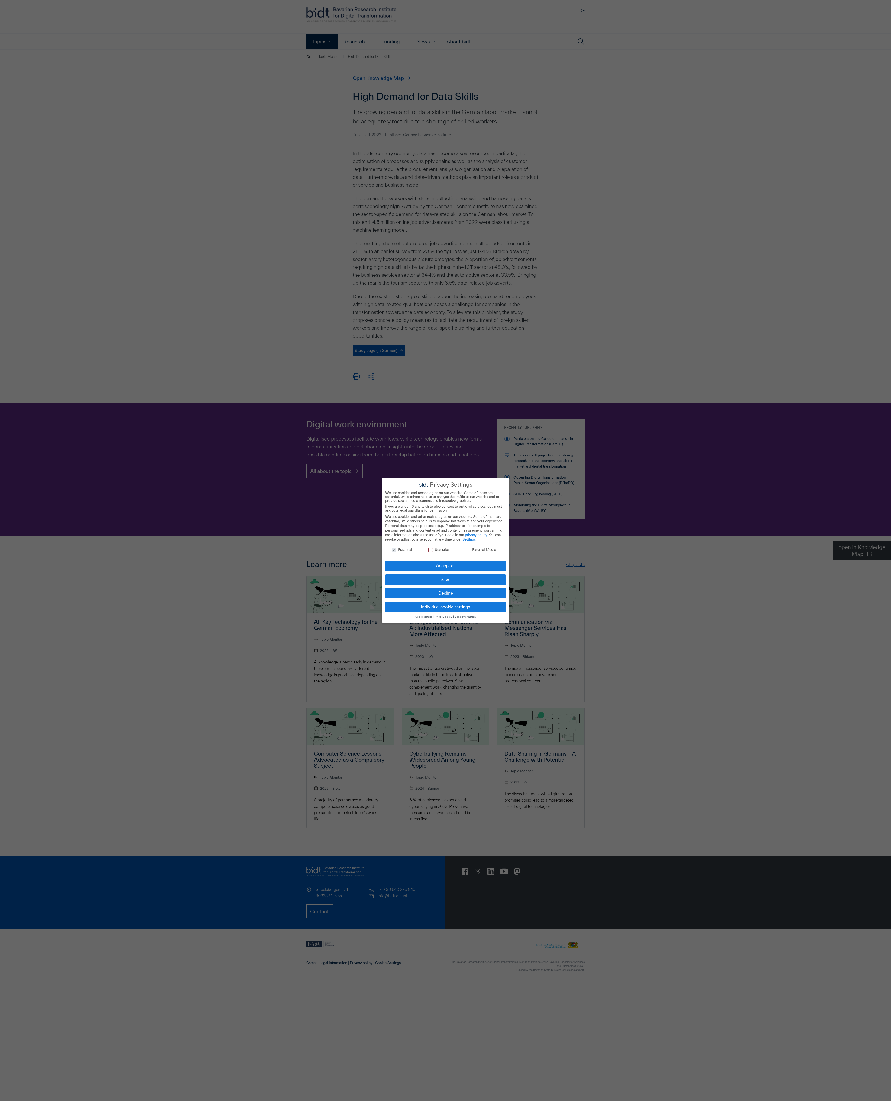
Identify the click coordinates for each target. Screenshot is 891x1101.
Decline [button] (445, 593)
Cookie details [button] (424, 616)
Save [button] (445, 579)
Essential (405, 550)
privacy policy (476, 535)
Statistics (442, 550)
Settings (469, 539)
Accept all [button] (445, 565)
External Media (484, 550)
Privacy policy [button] (444, 616)
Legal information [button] (465, 616)
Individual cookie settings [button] (445, 606)
